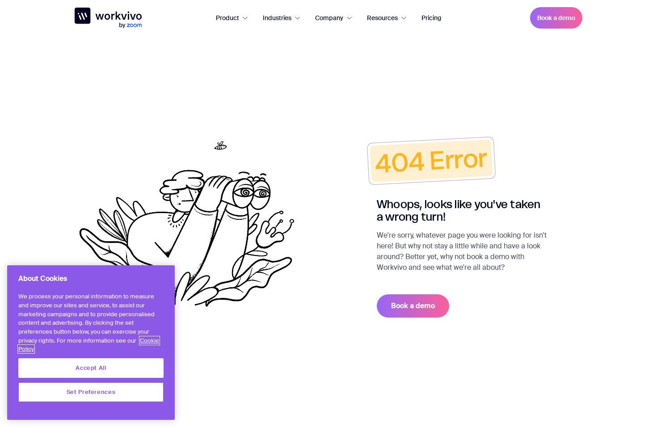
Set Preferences (91, 392)
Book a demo (556, 18)
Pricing (431, 18)
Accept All (91, 368)
